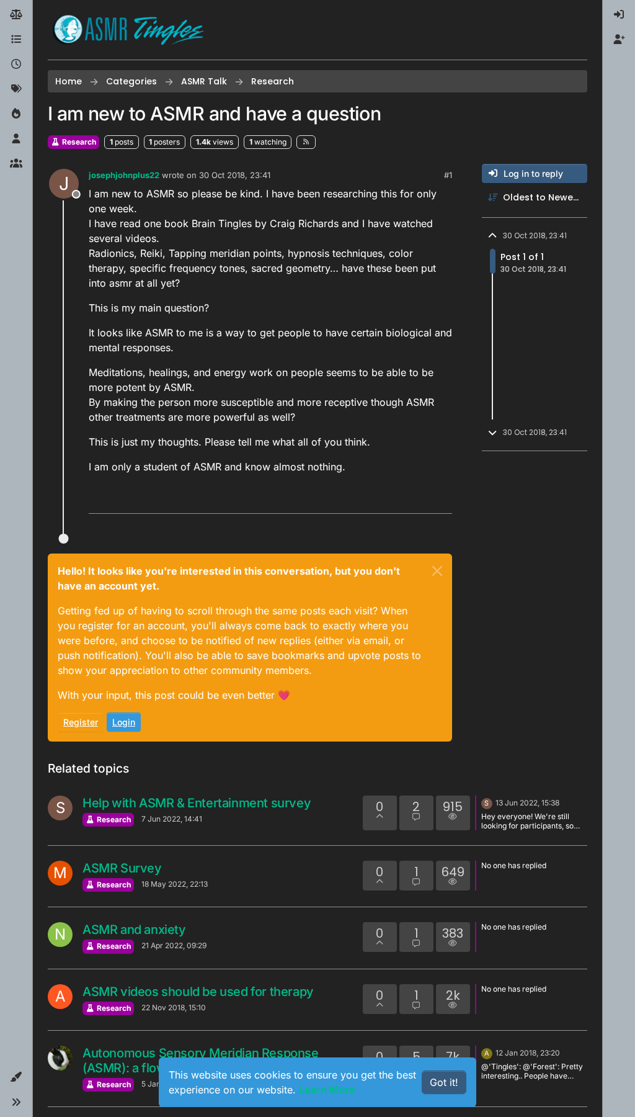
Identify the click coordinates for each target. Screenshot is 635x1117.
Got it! (444, 1082)
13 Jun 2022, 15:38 (527, 802)
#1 (448, 175)
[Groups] (16, 164)
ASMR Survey (122, 868)
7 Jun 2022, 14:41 (171, 818)
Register (80, 722)
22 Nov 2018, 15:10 (173, 1007)
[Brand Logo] (128, 30)
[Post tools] (441, 498)
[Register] (619, 40)
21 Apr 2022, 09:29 (173, 945)
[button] (16, 1077)
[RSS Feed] (306, 142)
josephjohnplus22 (124, 175)
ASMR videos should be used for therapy (198, 991)
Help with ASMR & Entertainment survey (196, 803)
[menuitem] (619, 15)
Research (78, 141)
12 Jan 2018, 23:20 (527, 1052)
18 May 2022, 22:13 (174, 884)
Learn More (327, 1089)
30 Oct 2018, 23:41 (234, 175)
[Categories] (16, 40)
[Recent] (16, 64)
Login (123, 722)
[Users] (16, 139)
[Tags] (16, 89)
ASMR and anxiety (134, 929)
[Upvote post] (395, 498)
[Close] (437, 571)
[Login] (619, 15)
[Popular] (16, 114)
